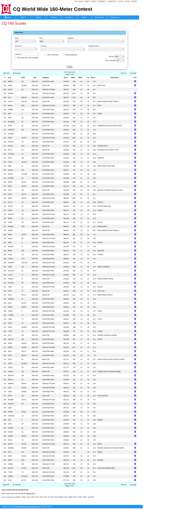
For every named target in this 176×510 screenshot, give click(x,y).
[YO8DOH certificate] (135, 416)
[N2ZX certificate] (135, 194)
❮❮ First (6, 73)
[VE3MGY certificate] (135, 263)
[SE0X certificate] (135, 158)
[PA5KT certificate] (135, 81)
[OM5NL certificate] (135, 464)
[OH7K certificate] (135, 396)
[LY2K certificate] (135, 291)
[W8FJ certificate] (135, 186)
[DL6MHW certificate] (135, 122)
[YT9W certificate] (135, 472)
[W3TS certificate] (135, 456)
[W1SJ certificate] (135, 351)
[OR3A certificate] (135, 210)
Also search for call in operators (28, 57)
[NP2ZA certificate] (135, 146)
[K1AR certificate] (135, 162)
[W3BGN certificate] (135, 384)
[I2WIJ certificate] (135, 408)
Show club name (53, 55)
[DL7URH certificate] (135, 271)
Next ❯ (124, 73)
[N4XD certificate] (135, 198)
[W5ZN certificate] (135, 347)
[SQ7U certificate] (135, 424)
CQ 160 (120, 1)
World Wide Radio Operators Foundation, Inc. (27, 506)
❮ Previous (17, 73)
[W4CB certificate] (135, 444)
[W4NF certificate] (135, 182)
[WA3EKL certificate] (135, 448)
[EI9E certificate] (135, 166)
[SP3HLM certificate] (135, 154)
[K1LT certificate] (135, 97)
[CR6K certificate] (135, 319)
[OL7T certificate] (135, 335)
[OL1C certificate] (135, 190)
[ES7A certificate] (135, 150)
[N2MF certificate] (135, 138)
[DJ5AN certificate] (135, 432)
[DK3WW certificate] (135, 299)
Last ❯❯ (133, 73)
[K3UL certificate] (135, 388)
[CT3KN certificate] (135, 259)
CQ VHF (127, 1)
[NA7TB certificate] (135, 468)
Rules (23, 17)
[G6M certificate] (135, 243)
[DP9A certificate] (135, 126)
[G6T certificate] (135, 420)
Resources (99, 17)
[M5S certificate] (135, 114)
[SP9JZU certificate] (135, 142)
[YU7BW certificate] (135, 315)
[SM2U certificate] (135, 267)
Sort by (111, 56)
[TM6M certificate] (135, 311)
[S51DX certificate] (135, 367)
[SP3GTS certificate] (135, 404)
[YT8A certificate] (135, 331)
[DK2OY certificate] (135, 380)
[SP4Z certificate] (135, 323)
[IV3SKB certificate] (135, 93)
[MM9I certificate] (135, 251)
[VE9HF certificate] (135, 174)
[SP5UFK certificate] (135, 283)
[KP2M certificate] (135, 106)
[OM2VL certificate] (135, 170)
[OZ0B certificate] (135, 222)
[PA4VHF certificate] (135, 214)
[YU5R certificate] (135, 255)
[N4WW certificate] (135, 412)
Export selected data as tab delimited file (15, 490)
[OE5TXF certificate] (135, 339)
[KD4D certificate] (135, 327)
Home (9, 17)
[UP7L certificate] (135, 452)
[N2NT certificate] (135, 355)
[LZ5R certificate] (135, 287)
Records (68, 17)
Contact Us (114, 17)
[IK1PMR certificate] (135, 134)
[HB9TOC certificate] (135, 375)
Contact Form (30, 493)
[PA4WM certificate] (135, 178)
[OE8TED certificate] (135, 130)
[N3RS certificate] (135, 234)
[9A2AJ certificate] (135, 238)
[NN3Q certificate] (135, 307)
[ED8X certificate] (135, 460)
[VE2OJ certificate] (135, 101)
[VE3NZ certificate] (135, 476)
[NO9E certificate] (135, 343)
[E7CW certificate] (135, 206)
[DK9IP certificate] (135, 218)
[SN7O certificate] (135, 202)
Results (53, 17)
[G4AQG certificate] (135, 279)
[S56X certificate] (135, 118)
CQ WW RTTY (102, 1)
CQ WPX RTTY (112, 1)
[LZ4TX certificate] (135, 275)
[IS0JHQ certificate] (135, 247)
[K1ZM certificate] (135, 363)
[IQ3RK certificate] (135, 230)
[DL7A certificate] (135, 359)
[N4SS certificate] (135, 295)
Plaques (38, 17)
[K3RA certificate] (135, 392)
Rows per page (111, 60)
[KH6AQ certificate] (135, 226)
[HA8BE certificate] (135, 109)
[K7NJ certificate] (135, 480)
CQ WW (86, 1)
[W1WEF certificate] (135, 400)
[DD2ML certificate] (135, 428)
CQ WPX (93, 1)
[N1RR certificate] (135, 85)
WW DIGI (134, 1)
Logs (84, 17)
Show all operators (71, 55)
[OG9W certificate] (135, 371)
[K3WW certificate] (135, 436)
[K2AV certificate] (135, 303)
